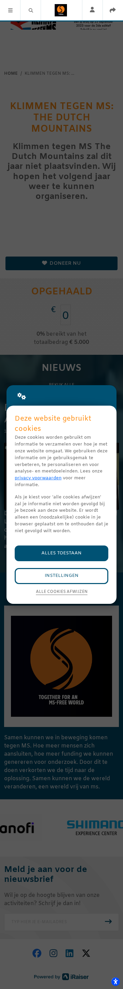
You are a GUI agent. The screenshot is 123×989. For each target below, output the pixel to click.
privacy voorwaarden (38, 478)
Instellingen (62, 576)
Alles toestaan (61, 553)
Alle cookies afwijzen (61, 592)
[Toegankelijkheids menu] (115, 981)
